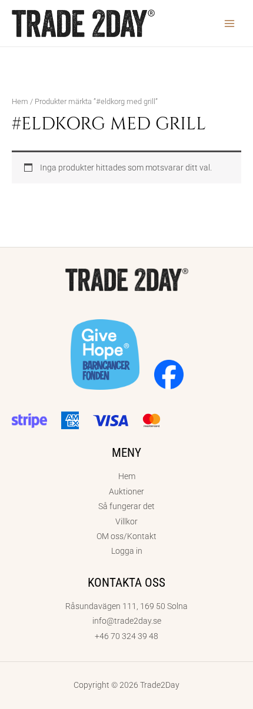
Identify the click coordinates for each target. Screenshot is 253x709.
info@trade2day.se (126, 621)
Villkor (126, 521)
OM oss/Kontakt (126, 536)
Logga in (126, 551)
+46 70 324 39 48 (126, 636)
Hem (20, 101)
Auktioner (126, 491)
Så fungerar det (126, 506)
